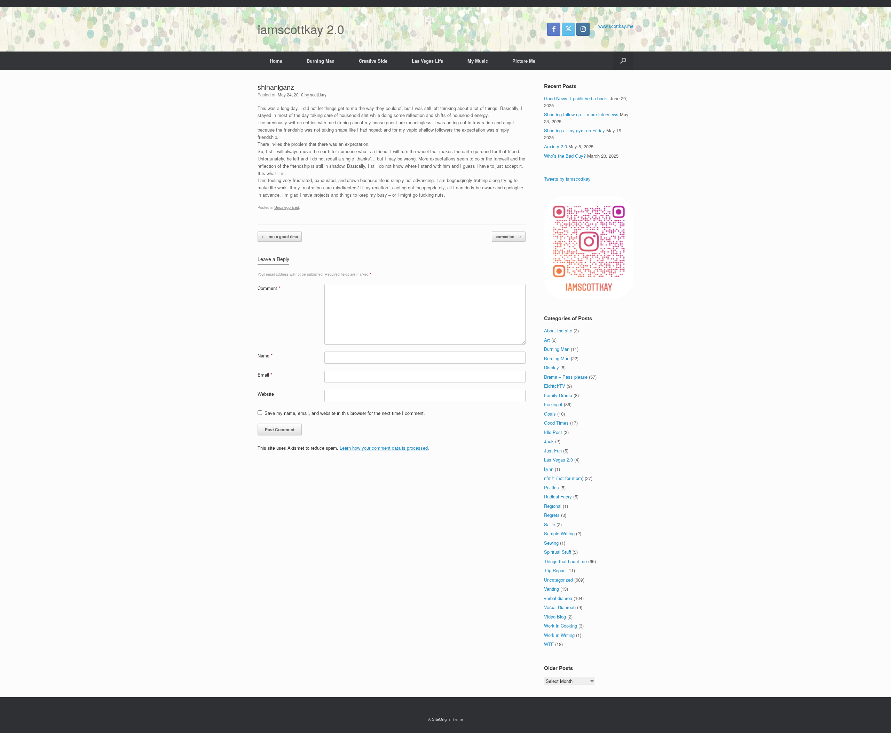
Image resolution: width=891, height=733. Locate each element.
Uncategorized (286, 207)
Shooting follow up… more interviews (581, 114)
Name (265, 355)
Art (547, 340)
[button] (623, 61)
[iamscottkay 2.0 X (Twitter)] (568, 29)
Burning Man (320, 60)
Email (265, 374)
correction (509, 236)
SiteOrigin (441, 719)
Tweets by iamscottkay (567, 178)
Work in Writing (559, 635)
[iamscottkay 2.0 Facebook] (553, 29)
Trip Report (555, 570)
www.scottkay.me (615, 26)
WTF (549, 644)
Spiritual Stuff (557, 552)
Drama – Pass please (566, 376)
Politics (551, 487)
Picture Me (523, 60)
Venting (551, 588)
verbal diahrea (558, 598)
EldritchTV (554, 386)
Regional (552, 506)
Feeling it (553, 404)
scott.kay (318, 94)
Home (276, 60)
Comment (269, 288)
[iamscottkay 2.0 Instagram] (583, 29)
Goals (550, 413)
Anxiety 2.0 (555, 146)
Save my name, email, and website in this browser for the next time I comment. (345, 413)
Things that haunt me (565, 561)
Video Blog (555, 616)
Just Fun (553, 450)
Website (266, 394)
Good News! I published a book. (576, 98)
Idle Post (553, 432)
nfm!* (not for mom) (563, 478)
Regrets (552, 515)
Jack (549, 441)
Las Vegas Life (427, 60)
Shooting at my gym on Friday (574, 130)
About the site (558, 330)
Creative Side (373, 60)
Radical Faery (558, 496)
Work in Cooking (560, 625)
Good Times (556, 422)
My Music (477, 60)
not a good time (279, 236)
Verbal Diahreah (560, 607)
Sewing (551, 542)
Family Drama (558, 395)
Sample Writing (559, 533)
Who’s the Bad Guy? (565, 155)
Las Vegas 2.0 (558, 459)
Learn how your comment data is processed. (384, 447)
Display (551, 367)
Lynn (548, 469)
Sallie (549, 524)
